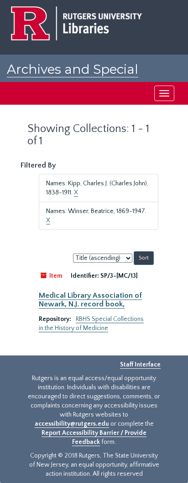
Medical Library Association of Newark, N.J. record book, (90, 299)
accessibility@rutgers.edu (72, 423)
